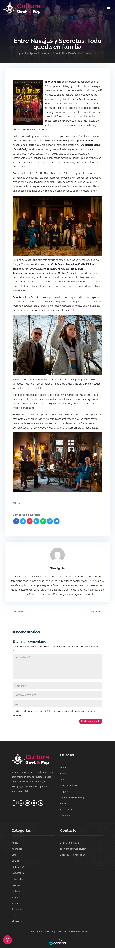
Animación (17, 848)
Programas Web (68, 785)
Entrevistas (17, 878)
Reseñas (73, 53)
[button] (7, 939)
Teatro (15, 914)
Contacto (65, 815)
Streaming (17, 908)
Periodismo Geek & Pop (72, 797)
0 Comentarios (87, 53)
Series (15, 902)
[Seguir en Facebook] (14, 803)
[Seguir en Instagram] (27, 803)
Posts (63, 773)
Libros (63, 779)
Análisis (63, 53)
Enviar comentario (90, 721)
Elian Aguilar (31, 53)
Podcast (16, 890)
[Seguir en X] (21, 803)
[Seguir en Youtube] (34, 803)
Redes (63, 803)
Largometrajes (67, 791)
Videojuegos (18, 921)
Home (63, 767)
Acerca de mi (66, 809)
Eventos (16, 884)
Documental (18, 872)
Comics (15, 860)
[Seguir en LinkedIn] (40, 803)
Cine (55, 53)
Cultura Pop (18, 866)
